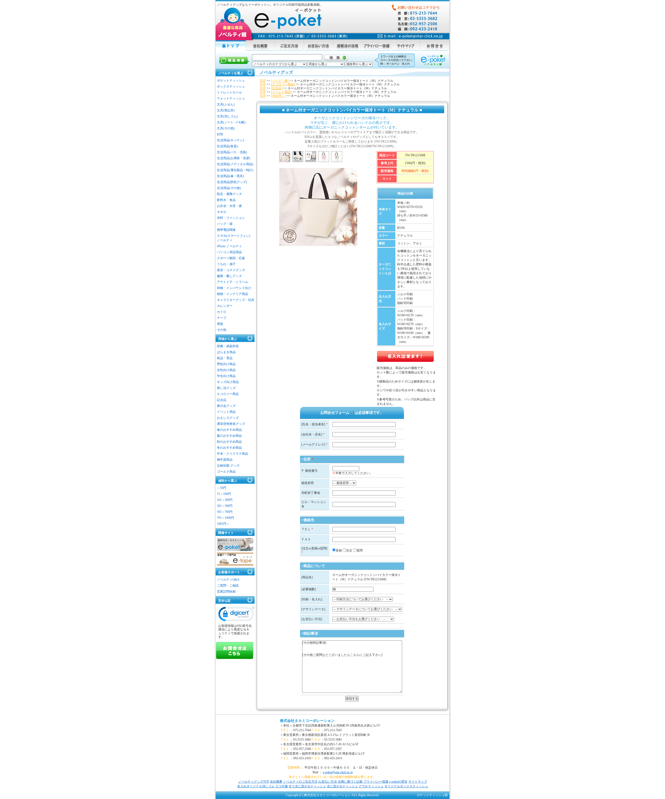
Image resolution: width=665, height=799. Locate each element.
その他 (221, 330)
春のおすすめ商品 (229, 430)
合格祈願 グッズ (228, 465)
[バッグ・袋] (280, 81)
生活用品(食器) (227, 146)
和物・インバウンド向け (234, 288)
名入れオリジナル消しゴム (256, 786)
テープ (221, 318)
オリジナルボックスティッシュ (406, 786)
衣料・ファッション (231, 218)
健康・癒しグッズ (229, 276)
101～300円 (224, 500)
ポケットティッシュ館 (432, 795)
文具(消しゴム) (227, 116)
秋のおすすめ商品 (229, 442)
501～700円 (224, 512)
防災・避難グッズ (229, 194)
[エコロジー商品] (283, 84)
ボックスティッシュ (231, 86)
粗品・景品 (224, 358)
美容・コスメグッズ (231, 270)
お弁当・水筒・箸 (229, 206)
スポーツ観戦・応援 (231, 258)
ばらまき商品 (226, 352)
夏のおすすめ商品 (229, 436)
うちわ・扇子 (226, 264)
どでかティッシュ (371, 786)
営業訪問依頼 (226, 591)
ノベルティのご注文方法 (300, 781)
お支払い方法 (327, 781)
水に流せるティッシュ (342, 786)
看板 (220, 324)
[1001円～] (278, 96)
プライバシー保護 (375, 781)
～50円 (221, 488)
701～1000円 (225, 518)
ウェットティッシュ (231, 98)
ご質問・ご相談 (228, 585)
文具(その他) (226, 128)
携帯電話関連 (226, 230)
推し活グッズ (226, 388)
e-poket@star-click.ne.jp (338, 772)
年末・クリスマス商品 (232, 453)
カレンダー (224, 306)
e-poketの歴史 (398, 781)
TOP (263, 81)
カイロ (221, 312)
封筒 (220, 134)
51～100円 (224, 494)
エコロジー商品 (228, 394)
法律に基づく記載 (350, 781)
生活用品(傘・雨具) (230, 176)
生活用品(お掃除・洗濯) (233, 158)
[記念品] (276, 88)
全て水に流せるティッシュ (307, 786)
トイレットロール (229, 92)
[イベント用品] (281, 92)
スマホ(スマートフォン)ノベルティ (233, 238)
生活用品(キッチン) (230, 140)
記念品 (221, 400)
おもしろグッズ (228, 418)
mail (410, 36)
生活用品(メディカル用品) (235, 164)
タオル (221, 212)
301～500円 (224, 506)
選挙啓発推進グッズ (231, 424)
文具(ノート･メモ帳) (231, 122)
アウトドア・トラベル (232, 282)
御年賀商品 (224, 459)
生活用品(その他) (229, 188)
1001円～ (223, 524)
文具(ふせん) (226, 104)
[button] (236, 615)
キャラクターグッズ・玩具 (235, 300)
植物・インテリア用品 (232, 294)
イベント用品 (226, 412)
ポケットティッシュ (231, 80)
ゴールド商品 (226, 471)
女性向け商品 (226, 370)
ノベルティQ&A (228, 579)
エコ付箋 (281, 786)
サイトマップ (417, 781)
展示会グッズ (226, 406)
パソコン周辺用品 (229, 252)
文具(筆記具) (226, 110)
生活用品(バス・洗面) (232, 152)
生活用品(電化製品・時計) (235, 170)
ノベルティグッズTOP (253, 781)
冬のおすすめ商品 (229, 447)
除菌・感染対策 (228, 346)
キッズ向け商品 (228, 382)
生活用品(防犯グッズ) (232, 182)
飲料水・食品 (226, 200)
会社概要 (276, 781)
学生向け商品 (226, 376)
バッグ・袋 (224, 224)
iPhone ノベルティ (229, 246)
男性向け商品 (226, 364)
